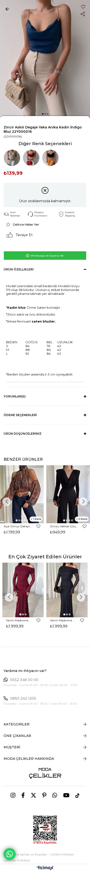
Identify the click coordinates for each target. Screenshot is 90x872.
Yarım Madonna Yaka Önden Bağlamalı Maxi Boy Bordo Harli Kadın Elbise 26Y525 (19, 620)
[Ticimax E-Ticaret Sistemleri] (45, 868)
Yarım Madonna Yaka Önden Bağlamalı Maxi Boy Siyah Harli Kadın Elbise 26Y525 (63, 620)
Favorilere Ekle (38, 526)
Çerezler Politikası (17, 860)
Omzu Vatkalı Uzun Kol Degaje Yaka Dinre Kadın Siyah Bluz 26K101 (64, 526)
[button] (42, 114)
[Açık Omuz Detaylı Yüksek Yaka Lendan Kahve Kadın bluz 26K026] (22, 494)
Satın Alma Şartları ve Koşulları (25, 854)
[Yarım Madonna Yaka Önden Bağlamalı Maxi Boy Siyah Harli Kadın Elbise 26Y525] (67, 590)
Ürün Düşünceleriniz (23, 433)
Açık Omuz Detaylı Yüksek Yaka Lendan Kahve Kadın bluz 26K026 (18, 526)
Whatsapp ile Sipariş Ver (47, 255)
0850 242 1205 (23, 698)
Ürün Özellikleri (19, 269)
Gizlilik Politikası (61, 854)
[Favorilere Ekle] (83, 7)
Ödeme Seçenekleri (20, 415)
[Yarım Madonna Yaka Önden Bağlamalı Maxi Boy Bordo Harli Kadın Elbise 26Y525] (23, 590)
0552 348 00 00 (24, 680)
